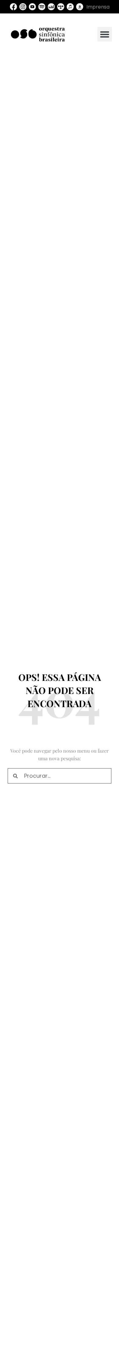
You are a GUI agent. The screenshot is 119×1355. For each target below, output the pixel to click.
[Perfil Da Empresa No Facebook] (13, 6)
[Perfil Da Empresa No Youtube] (32, 6)
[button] (104, 34)
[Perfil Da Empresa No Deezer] (51, 6)
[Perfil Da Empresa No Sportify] (41, 6)
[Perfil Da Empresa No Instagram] (23, 6)
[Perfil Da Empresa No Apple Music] (70, 6)
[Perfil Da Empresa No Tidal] (60, 6)
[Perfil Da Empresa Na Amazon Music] (79, 6)
